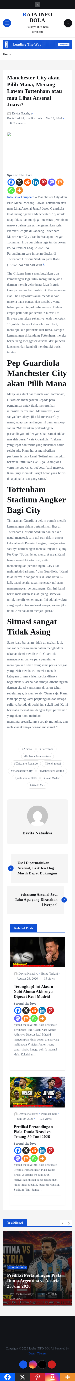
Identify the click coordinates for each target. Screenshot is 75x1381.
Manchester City (22, 770)
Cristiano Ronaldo (27, 763)
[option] (37, 1268)
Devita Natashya (22, 113)
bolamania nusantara (38, 756)
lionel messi (53, 763)
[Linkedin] (35, 182)
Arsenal (27, 749)
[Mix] (60, 182)
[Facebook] (11, 182)
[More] (19, 190)
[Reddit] (27, 182)
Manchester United (52, 770)
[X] (19, 182)
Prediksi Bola (34, 118)
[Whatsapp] (11, 190)
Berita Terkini (15, 118)
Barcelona (47, 749)
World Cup (38, 785)
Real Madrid (52, 778)
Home (7, 54)
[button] (63, 1223)
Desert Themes (37, 1353)
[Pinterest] (43, 182)
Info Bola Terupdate (20, 197)
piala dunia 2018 (26, 778)
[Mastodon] (51, 182)
